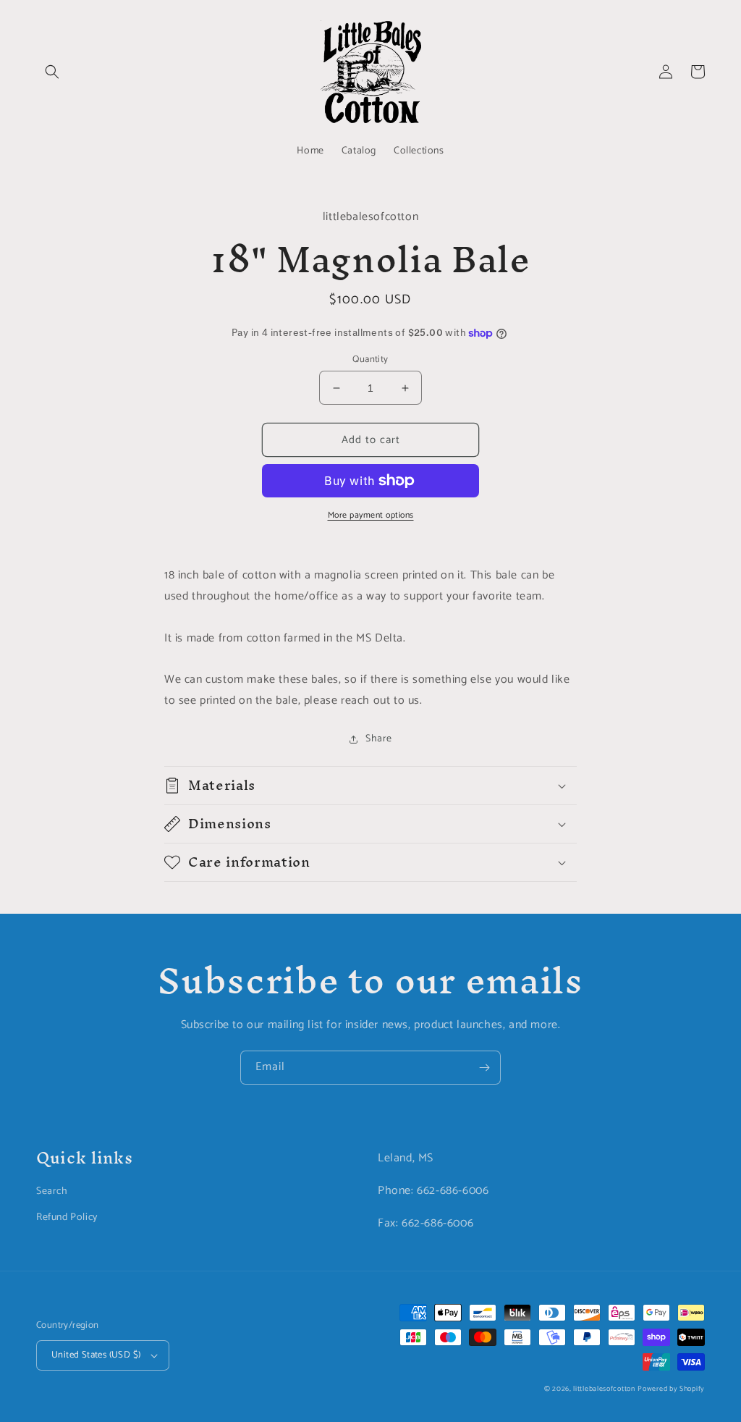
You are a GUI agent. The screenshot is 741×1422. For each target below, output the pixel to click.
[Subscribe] (484, 1068)
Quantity (370, 360)
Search (52, 1191)
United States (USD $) (95, 1355)
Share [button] (378, 739)
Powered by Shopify (671, 1388)
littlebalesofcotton (604, 1388)
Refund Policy (67, 1217)
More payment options (371, 515)
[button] (52, 72)
